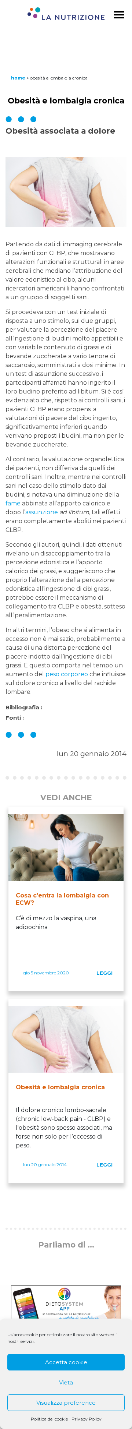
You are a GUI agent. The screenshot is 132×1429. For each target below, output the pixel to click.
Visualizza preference (66, 1402)
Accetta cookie (66, 1362)
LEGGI (104, 973)
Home (18, 78)
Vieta (66, 1382)
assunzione (41, 512)
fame (13, 503)
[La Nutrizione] (65, 14)
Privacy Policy (87, 1419)
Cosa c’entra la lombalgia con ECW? (62, 899)
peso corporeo (66, 674)
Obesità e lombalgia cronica (60, 1087)
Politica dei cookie (49, 1419)
